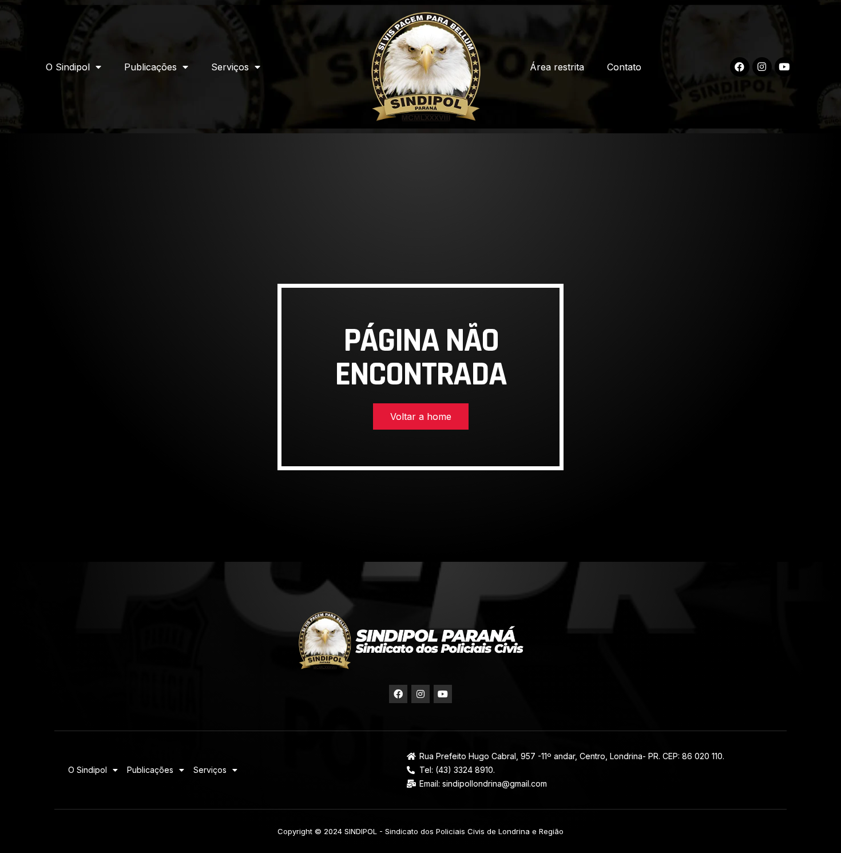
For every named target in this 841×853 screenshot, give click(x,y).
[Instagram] (762, 67)
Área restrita (557, 67)
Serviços (230, 67)
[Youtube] (784, 67)
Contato (624, 67)
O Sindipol (68, 67)
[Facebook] (739, 67)
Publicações (150, 67)
